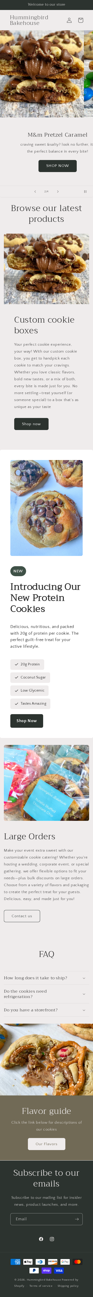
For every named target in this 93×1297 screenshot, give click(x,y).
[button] (46, 977)
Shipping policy (68, 1286)
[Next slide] (58, 191)
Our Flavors (47, 1144)
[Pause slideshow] (87, 191)
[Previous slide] (35, 191)
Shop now (31, 424)
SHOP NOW (46, 166)
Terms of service (41, 1286)
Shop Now (27, 721)
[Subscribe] (76, 1219)
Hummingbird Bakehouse (44, 1279)
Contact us (22, 916)
